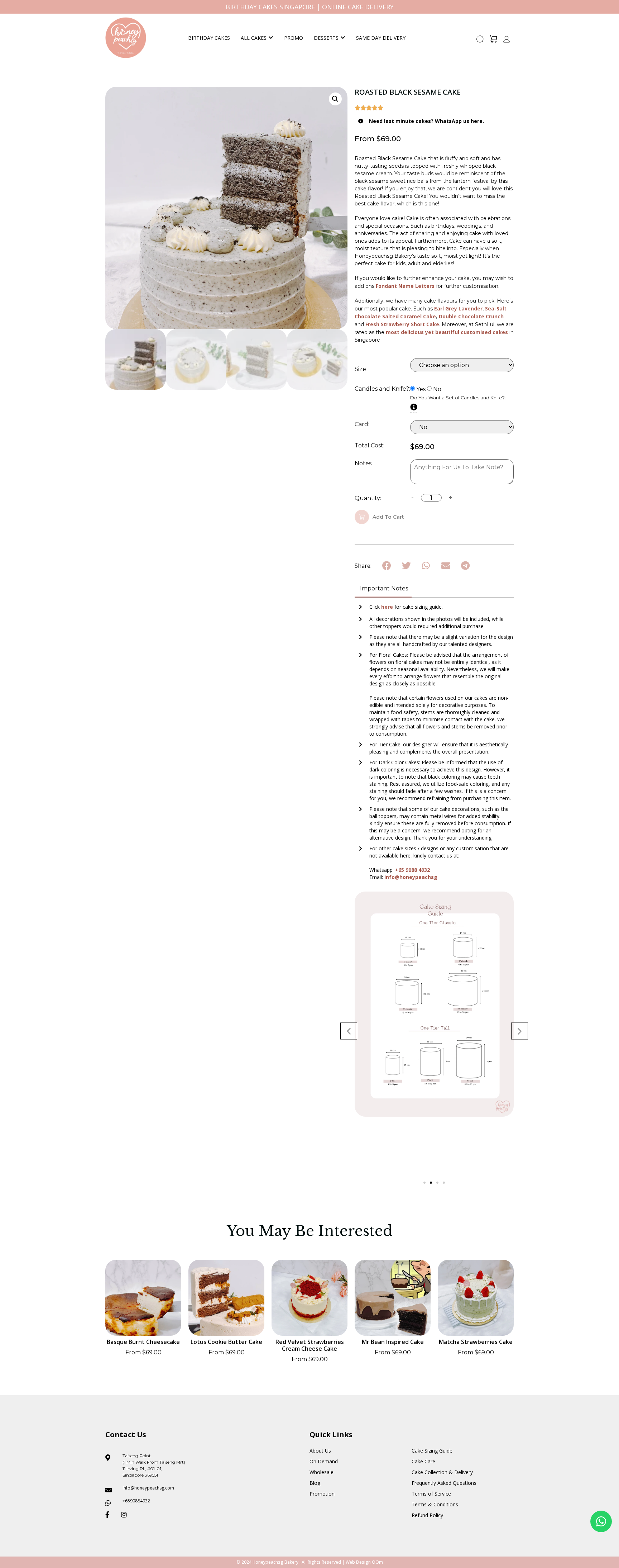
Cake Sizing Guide (432, 1450)
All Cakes (254, 37)
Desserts (326, 37)
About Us (320, 1450)
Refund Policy (427, 1515)
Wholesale (322, 1472)
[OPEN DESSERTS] (342, 38)
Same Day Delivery (381, 37)
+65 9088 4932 (412, 869)
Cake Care (423, 1461)
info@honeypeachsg (410, 877)
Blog (315, 1482)
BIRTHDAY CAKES (209, 37)
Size (360, 369)
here (387, 606)
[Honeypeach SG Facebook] (110, 1514)
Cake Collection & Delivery (442, 1472)
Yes (421, 389)
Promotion (322, 1493)
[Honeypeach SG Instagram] (126, 1514)
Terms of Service (431, 1493)
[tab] (383, 589)
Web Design (358, 1562)
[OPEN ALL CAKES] (270, 38)
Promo (293, 37)
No (437, 389)
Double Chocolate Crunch (471, 316)
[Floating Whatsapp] (601, 1521)
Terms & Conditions (435, 1504)
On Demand (324, 1461)
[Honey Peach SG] (125, 37)
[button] (480, 41)
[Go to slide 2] (431, 1183)
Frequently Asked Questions (444, 1482)
